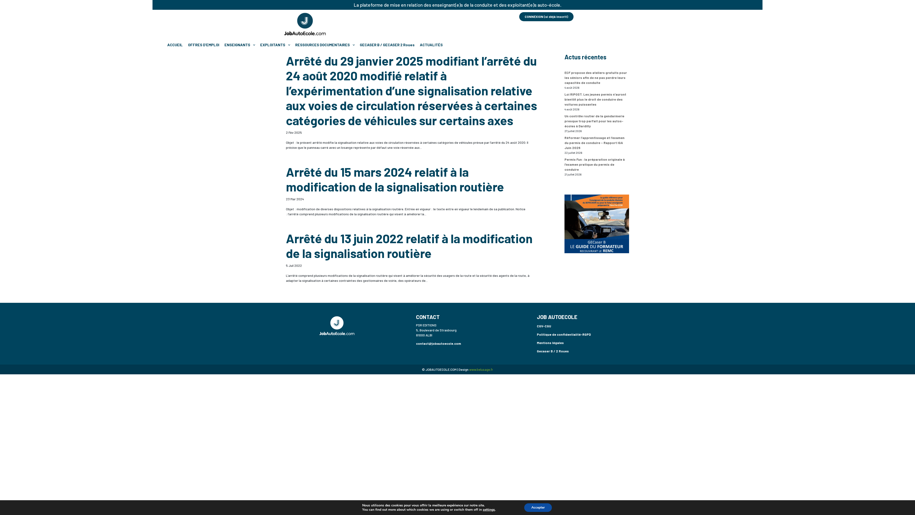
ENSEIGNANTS (237, 44)
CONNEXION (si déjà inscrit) (546, 17)
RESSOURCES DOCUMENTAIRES (322, 44)
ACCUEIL (175, 44)
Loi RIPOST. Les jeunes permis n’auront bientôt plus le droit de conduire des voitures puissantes (595, 99)
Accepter (538, 507)
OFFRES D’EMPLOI (203, 44)
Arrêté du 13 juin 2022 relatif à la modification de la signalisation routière (409, 245)
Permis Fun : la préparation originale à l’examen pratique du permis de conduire (594, 164)
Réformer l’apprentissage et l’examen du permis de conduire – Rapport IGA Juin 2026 (594, 143)
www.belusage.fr (481, 369)
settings (489, 510)
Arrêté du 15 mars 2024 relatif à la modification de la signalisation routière (395, 179)
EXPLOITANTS (272, 44)
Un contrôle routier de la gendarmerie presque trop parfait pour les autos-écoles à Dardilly (594, 121)
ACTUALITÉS (431, 44)
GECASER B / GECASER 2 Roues (387, 44)
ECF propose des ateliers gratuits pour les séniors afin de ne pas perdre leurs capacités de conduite (595, 78)
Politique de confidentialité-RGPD (564, 334)
